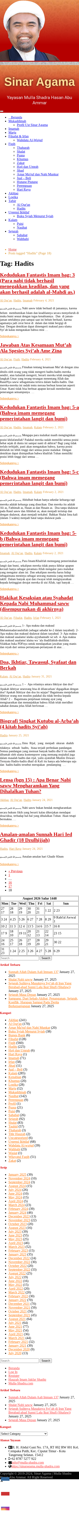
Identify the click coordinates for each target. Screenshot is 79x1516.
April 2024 (15, 1201)
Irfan (36, 617)
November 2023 (19, 1220)
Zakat (20, 163)
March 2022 (16, 1292)
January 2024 (17, 1212)
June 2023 (15, 1235)
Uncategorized (18, 1138)
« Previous (15, 871)
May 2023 (15, 1239)
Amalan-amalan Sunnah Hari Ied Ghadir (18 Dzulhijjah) (36, 837)
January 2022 (17, 1300)
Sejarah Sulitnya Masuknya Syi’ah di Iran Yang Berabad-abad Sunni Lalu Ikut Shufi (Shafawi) (39, 985)
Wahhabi (23, 239)
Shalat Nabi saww (20, 979)
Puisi (20, 223)
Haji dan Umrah (27, 166)
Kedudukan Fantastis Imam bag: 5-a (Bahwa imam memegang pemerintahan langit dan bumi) (39, 412)
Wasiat (12, 1153)
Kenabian (14, 1077)
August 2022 (17, 1273)
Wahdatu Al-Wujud (30, 140)
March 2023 (16, 1247)
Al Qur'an (23, 204)
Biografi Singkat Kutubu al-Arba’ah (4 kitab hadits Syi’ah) (39, 723)
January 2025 (17, 1174)
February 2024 (18, 1209)
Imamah (13, 128)
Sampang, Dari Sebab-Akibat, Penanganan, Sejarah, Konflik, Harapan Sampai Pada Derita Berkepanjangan (43, 1002)
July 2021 (14, 1323)
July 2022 (14, 1277)
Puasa (21, 155)
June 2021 (15, 1326)
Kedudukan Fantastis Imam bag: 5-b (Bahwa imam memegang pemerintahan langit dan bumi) (38, 538)
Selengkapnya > (9, 336)
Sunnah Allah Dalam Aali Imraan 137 (33, 972)
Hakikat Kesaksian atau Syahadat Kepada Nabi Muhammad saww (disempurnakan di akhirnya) (36, 603)
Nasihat (22, 227)
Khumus (22, 159)
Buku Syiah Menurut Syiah (35, 216)
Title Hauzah (16, 1134)
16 (10, 882)
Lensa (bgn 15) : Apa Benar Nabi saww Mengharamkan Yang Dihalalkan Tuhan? (35, 785)
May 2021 (15, 1330)
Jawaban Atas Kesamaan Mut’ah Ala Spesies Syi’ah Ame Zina (35, 347)
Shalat (21, 151)
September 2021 (19, 1315)
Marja (12, 132)
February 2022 (18, 1296)
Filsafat (17, 617)
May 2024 (15, 1197)
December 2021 (19, 1304)
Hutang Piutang (27, 182)
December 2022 (19, 1258)
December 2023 (19, 1216)
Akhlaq (13, 193)
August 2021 (17, 1319)
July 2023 (14, 1231)
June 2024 (15, 1193)
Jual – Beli (24, 178)
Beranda (16, 117)
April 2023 (15, 1243)
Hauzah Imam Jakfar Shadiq (27, 1379)
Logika (13, 197)
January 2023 (17, 1254)
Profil (12, 1103)
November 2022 (19, 1262)
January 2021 (17, 1345)
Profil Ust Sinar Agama (32, 125)
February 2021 (18, 1342)
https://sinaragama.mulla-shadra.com (35, 1466)
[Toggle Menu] (1, 111)
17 (10, 886)
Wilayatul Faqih (18, 1157)
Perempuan (24, 185)
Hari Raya (24, 189)
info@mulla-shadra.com (28, 1462)
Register (13, 1376)
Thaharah (23, 147)
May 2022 (15, 1285)
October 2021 (17, 1311)
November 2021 (19, 1307)
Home (12, 249)
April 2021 (15, 1334)
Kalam (12, 220)
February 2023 (18, 1250)
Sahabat (22, 235)
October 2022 (17, 1266)
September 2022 (19, 1269)
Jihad (20, 170)
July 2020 (14, 1353)
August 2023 (17, 1228)
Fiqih (11, 144)
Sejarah (13, 231)
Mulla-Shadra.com (20, 1383)
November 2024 (19, 1178)
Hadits (21, 208)
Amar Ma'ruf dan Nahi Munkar (38, 174)
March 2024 (16, 1205)
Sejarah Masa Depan (22, 994)
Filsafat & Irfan (18, 136)
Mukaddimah (17, 121)
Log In (12, 1372)
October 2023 (17, 1224)
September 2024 (19, 1182)
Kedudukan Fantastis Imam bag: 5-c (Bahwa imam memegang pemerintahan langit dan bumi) (39, 477)
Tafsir (12, 201)
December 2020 (19, 1349)
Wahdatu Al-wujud (21, 1145)
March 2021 (16, 1338)
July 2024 (14, 1190)
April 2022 (15, 1288)
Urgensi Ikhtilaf (18, 212)
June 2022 (15, 1281)
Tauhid (13, 1126)
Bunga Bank (16, 1035)
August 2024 (17, 1186)
